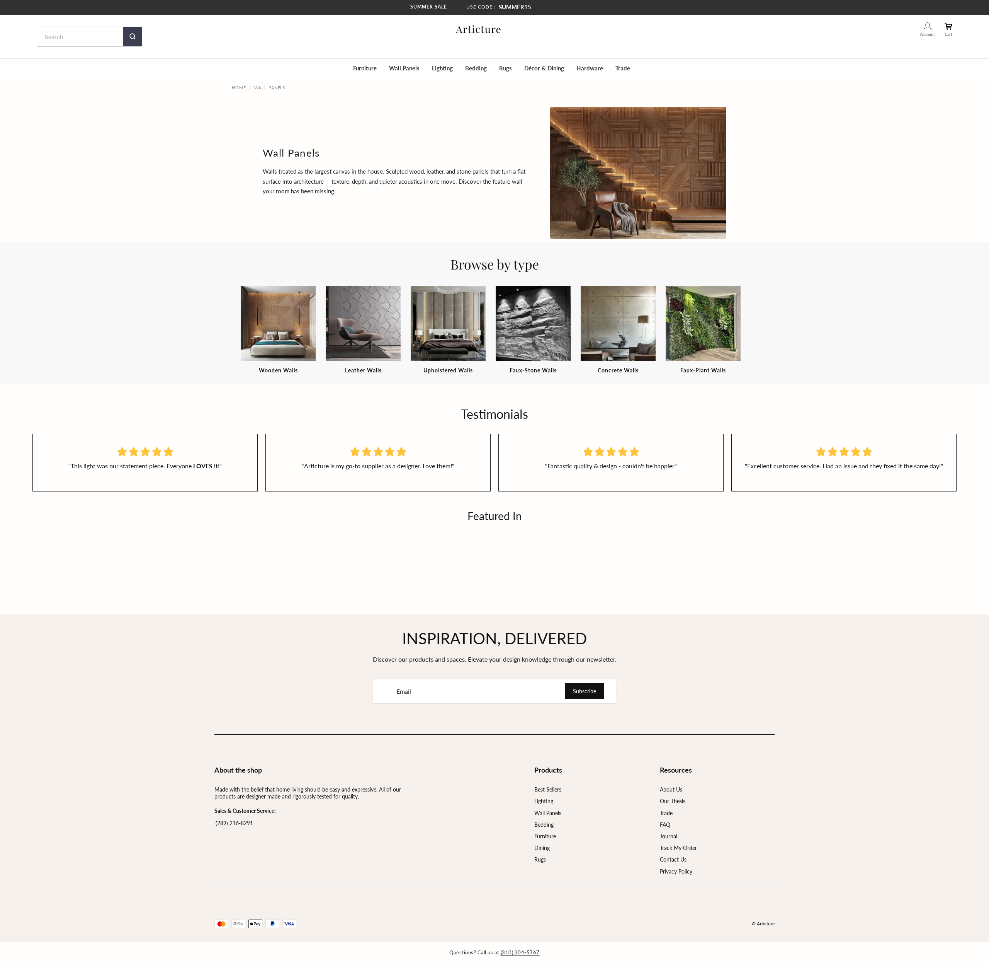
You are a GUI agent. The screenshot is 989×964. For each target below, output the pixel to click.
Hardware (589, 68)
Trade (622, 68)
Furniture (365, 68)
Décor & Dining (544, 68)
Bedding (476, 68)
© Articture (763, 923)
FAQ (665, 824)
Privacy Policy (676, 871)
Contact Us (673, 859)
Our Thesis (672, 801)
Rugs (505, 68)
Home (239, 87)
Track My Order (678, 848)
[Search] (132, 36)
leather (435, 171)
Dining (542, 848)
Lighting (442, 68)
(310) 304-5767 (520, 952)
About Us (671, 789)
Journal (668, 836)
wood (416, 171)
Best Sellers (547, 789)
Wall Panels (404, 68)
